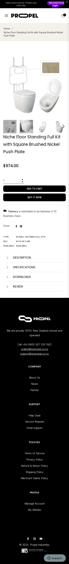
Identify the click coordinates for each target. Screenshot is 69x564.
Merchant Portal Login (56, 4)
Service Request (34, 421)
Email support (34, 427)
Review (17, 286)
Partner (34, 390)
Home (7, 28)
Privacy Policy (34, 459)
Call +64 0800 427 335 (31, 344)
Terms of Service (35, 453)
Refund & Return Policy (34, 465)
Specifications (23, 267)
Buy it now (35, 197)
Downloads (21, 277)
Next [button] (63, 126)
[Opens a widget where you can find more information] (55, 558)
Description (21, 258)
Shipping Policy (34, 472)
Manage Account (35, 503)
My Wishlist (34, 509)
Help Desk (35, 415)
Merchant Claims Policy (34, 478)
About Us (34, 377)
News (34, 383)
